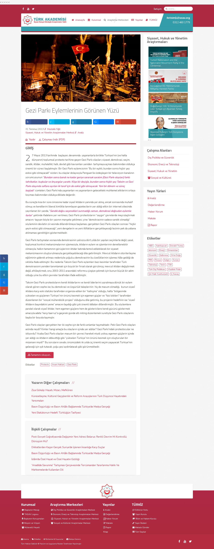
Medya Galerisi (74, 539)
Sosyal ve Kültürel (160, 177)
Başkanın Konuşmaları (33, 518)
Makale (152, 218)
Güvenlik (153, 255)
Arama (26, 539)
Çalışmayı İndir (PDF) (53, 139)
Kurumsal (96, 20)
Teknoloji (153, 264)
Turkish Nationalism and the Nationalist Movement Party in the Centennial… (167, 63)
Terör (162, 264)
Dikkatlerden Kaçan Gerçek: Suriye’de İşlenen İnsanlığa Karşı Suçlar (68, 447)
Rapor (153, 225)
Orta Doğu (176, 255)
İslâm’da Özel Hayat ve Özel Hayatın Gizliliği (55, 459)
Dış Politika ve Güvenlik (161, 157)
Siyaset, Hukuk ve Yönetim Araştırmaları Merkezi (49, 132)
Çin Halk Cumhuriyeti (158, 274)
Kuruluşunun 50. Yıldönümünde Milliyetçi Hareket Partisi (165, 87)
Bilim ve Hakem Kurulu (145, 518)
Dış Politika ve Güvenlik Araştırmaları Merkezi (74, 510)
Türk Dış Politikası (157, 269)
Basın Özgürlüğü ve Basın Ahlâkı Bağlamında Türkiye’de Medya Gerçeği (70, 406)
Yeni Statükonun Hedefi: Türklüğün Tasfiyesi (56, 412)
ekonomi (152, 250)
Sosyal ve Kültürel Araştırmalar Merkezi (71, 523)
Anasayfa (80, 20)
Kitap (105, 531)
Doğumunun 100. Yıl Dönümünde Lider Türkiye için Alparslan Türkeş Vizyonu (166, 109)
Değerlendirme (156, 205)
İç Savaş (175, 274)
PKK (150, 260)
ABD (151, 245)
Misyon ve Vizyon (32, 523)
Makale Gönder (142, 527)
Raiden (60, 544)
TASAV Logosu (31, 514)
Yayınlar (139, 20)
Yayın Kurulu (141, 514)
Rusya (158, 260)
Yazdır (32, 139)
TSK (170, 264)
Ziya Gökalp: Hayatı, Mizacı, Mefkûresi (52, 390)
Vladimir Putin (174, 269)
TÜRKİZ (153, 20)
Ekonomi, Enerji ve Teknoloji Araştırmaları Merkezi (75, 514)
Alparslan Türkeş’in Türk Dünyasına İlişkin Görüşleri (166, 133)
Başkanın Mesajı (31, 510)
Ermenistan (173, 250)
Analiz (81, 132)
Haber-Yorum (155, 211)
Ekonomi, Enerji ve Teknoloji (163, 164)
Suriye (176, 260)
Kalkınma (164, 255)
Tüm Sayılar (140, 531)
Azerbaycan (161, 245)
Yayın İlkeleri (140, 523)
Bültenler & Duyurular (54, 539)
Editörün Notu (141, 510)
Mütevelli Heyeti (32, 527)
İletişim (158, 9)
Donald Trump (176, 245)
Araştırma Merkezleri (117, 20)
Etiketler (37, 539)
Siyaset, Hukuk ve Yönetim (162, 171)
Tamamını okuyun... (40, 355)
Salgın (167, 260)
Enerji (162, 250)
